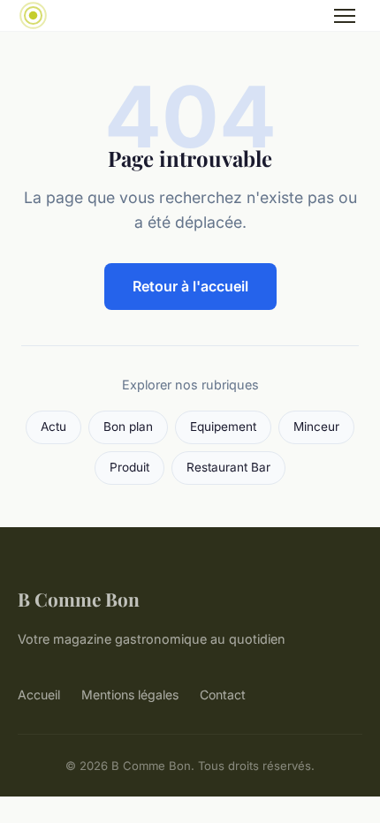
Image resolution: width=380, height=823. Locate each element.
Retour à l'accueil (190, 286)
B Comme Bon (79, 598)
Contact (223, 694)
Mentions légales (130, 694)
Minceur (316, 426)
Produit (129, 467)
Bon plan (128, 426)
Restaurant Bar (228, 467)
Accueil (39, 694)
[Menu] (344, 16)
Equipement (223, 426)
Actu (53, 426)
